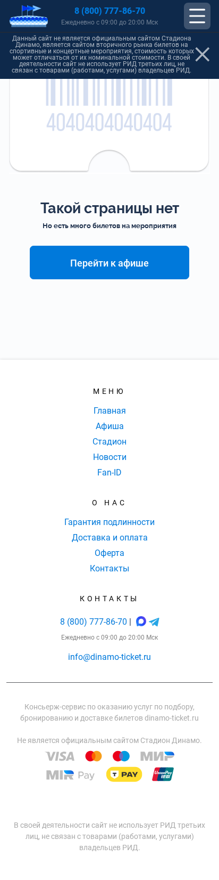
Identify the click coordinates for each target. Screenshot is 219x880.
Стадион (109, 442)
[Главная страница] (29, 16)
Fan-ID (109, 472)
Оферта (109, 553)
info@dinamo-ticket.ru (109, 657)
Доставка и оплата (110, 537)
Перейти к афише (109, 263)
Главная (110, 411)
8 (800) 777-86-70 (109, 11)
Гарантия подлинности (109, 522)
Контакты (109, 568)
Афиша (110, 426)
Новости (110, 457)
